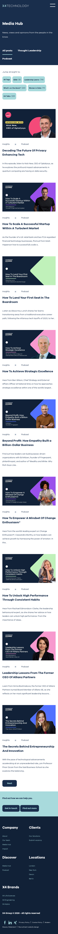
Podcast (7, 58)
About (4, 836)
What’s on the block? (14, 88)
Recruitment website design (28, 927)
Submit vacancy (35, 840)
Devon (31, 874)
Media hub (6, 844)
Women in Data (37, 88)
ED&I (17, 79)
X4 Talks (9, 96)
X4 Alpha (6, 904)
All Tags (7, 80)
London (32, 866)
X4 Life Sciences (8, 896)
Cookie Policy (37, 922)
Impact (5, 849)
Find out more (30, 808)
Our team (6, 840)
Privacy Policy (24, 922)
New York (32, 870)
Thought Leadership (29, 50)
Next (9, 783)
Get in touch (11, 808)
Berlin (31, 879)
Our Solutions (34, 836)
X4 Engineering (8, 900)
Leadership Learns (34, 79)
